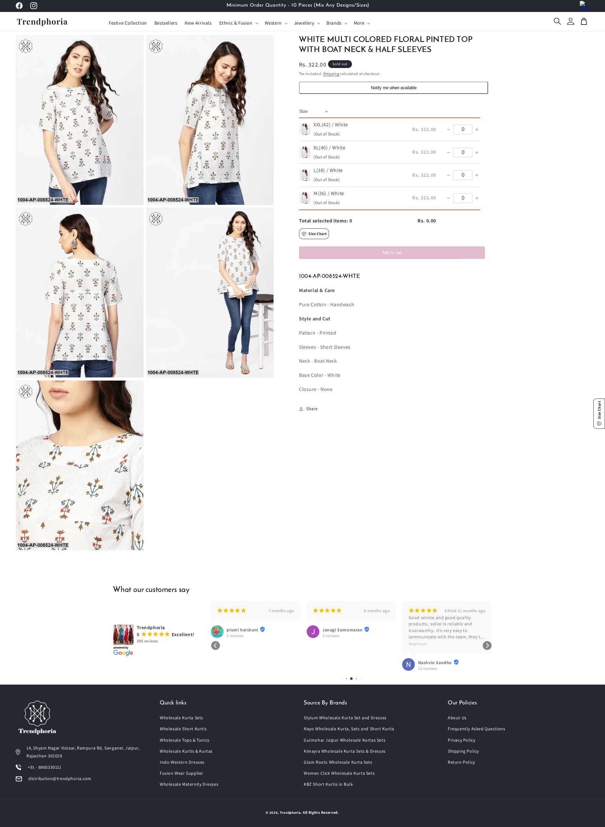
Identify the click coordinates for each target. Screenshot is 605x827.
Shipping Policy (463, 751)
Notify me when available (394, 88)
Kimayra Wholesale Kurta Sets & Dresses (345, 751)
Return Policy (461, 762)
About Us (457, 718)
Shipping (331, 73)
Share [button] (312, 409)
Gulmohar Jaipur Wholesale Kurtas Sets (344, 740)
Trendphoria (290, 812)
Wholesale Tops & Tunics (185, 740)
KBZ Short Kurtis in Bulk (328, 784)
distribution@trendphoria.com (59, 778)
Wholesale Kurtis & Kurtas (186, 751)
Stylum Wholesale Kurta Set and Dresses (345, 718)
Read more (417, 643)
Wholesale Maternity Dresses (189, 784)
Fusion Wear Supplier (181, 773)
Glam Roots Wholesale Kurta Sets (338, 762)
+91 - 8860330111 (44, 767)
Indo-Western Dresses (182, 762)
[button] (238, 23)
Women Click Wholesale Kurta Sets (339, 773)
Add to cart (392, 252)
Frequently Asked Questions (476, 729)
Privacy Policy (461, 740)
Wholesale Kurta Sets (181, 718)
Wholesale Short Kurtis (183, 729)
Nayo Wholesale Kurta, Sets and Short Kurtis (349, 729)
